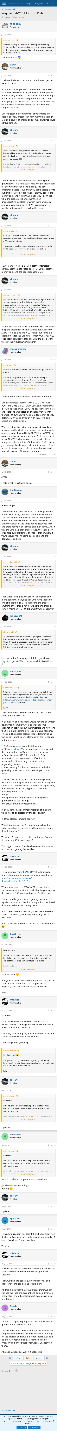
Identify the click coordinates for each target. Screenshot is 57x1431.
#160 (53, 1316)
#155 (53, 1090)
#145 (53, 289)
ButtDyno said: (9, 1050)
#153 (53, 944)
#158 (53, 1229)
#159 (53, 1263)
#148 (53, 500)
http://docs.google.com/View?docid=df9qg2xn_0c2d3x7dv (16, 879)
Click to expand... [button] (28, 169)
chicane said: (8, 632)
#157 (53, 1206)
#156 (53, 1145)
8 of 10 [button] (28, 1358)
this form (15, 749)
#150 (53, 626)
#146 (53, 359)
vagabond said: (10, 295)
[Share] (48, 34)
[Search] (53, 3)
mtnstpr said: (9, 146)
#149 (53, 556)
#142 (53, 75)
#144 (53, 225)
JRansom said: (9, 40)
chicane (7, 17)
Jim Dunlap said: (10, 562)
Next (38, 1358)
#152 (53, 867)
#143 (53, 140)
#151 (53, 682)
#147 (53, 472)
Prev (19, 1358)
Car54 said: (8, 365)
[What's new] (48, 3)
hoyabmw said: (10, 687)
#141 (53, 34)
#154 (53, 1010)
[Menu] (4, 3)
